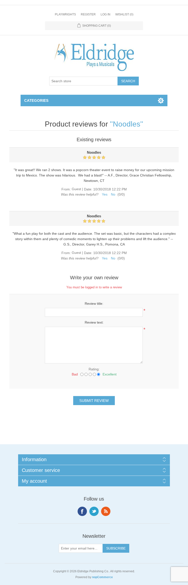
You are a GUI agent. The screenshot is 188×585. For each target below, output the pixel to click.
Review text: (94, 322)
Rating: (94, 369)
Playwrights (65, 14)
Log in (105, 14)
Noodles (126, 124)
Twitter (94, 511)
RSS (105, 511)
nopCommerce (102, 577)
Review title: (94, 303)
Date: (88, 189)
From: (66, 189)
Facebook (82, 511)
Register (88, 14)
